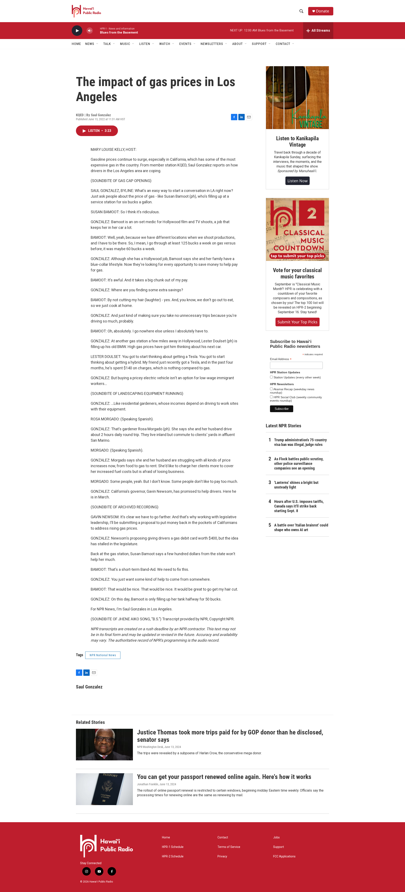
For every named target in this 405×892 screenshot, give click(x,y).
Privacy (222, 856)
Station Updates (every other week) (297, 377)
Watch (164, 44)
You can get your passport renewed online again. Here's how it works (224, 776)
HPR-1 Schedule (173, 847)
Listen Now (298, 180)
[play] (77, 30)
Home (76, 44)
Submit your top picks (297, 321)
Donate (322, 11)
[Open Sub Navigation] (97, 44)
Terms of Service (228, 847)
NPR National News (103, 655)
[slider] (96, 30)
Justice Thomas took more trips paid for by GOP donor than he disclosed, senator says (230, 736)
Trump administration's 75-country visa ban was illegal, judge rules (300, 442)
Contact (222, 837)
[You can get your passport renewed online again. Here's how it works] (104, 789)
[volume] (89, 30)
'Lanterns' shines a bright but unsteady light (296, 484)
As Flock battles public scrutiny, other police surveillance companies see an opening (298, 463)
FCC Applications (284, 856)
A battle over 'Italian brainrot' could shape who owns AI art (301, 527)
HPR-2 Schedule (173, 856)
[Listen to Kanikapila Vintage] (297, 97)
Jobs (276, 837)
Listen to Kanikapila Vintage (297, 141)
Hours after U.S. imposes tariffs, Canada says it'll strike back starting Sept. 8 (299, 506)
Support (278, 847)
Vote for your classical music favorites (297, 273)
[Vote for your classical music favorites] (297, 229)
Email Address (281, 359)
